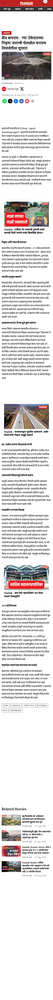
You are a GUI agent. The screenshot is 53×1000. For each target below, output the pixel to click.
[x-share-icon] (10, 102)
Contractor (16, 705)
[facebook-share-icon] (16, 102)
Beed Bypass (42, 705)
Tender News (28, 705)
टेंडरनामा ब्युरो (13, 89)
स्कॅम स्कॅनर (29, 9)
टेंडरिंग (40, 9)
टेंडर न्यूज (7, 9)
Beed (5, 710)
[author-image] (4, 89)
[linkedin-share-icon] (21, 102)
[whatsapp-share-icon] (4, 102)
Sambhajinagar (15, 710)
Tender (6, 705)
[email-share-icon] (27, 102)
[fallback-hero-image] (11, 820)
